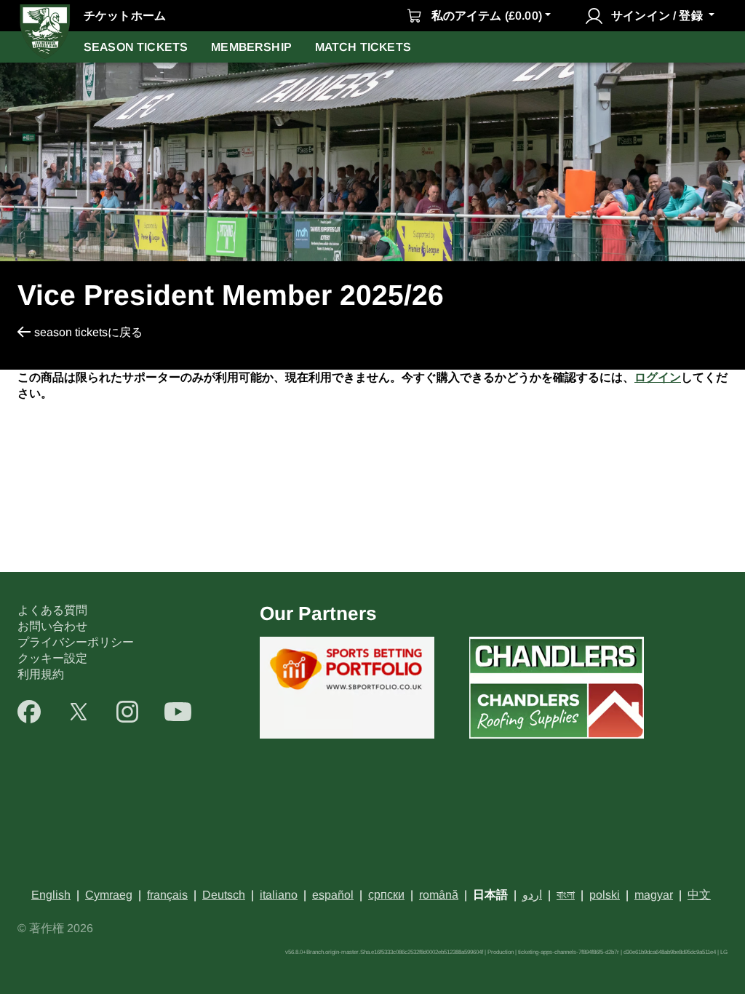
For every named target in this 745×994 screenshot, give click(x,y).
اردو (532, 894)
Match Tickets (363, 47)
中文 (699, 894)
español (333, 894)
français (167, 894)
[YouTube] (177, 711)
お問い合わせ (52, 626)
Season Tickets (136, 47)
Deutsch (223, 894)
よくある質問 (52, 610)
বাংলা (566, 894)
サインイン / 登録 (657, 15)
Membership (251, 47)
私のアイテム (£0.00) (486, 15)
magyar (653, 894)
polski (604, 894)
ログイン (657, 377)
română (438, 894)
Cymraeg (108, 894)
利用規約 (40, 674)
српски (386, 894)
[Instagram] (127, 712)
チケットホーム (125, 15)
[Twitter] (78, 711)
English (51, 894)
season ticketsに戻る (88, 332)
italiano (279, 894)
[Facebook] (29, 711)
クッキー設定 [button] (52, 658)
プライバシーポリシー (75, 642)
